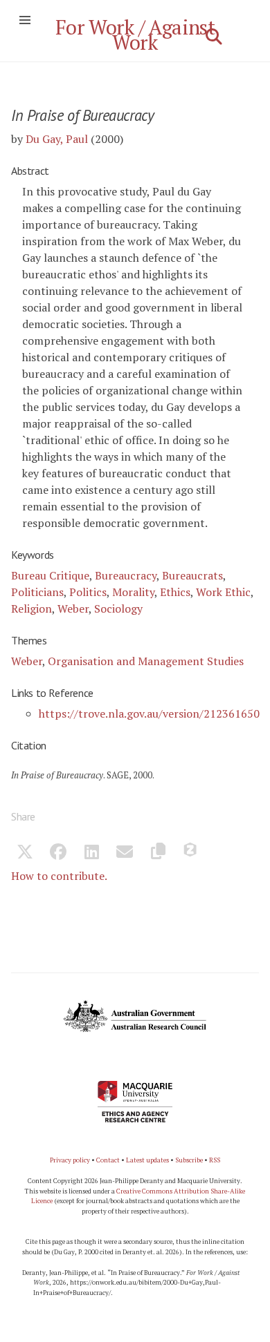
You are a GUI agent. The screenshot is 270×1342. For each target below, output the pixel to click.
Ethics (175, 592)
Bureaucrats (192, 575)
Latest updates (147, 1160)
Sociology (118, 608)
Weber (73, 608)
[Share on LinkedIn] (91, 853)
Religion (31, 608)
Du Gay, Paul (57, 138)
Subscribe (189, 1160)
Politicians (37, 592)
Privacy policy (70, 1160)
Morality (133, 592)
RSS (214, 1160)
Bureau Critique (50, 575)
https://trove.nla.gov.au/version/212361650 (149, 713)
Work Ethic (223, 592)
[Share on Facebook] (58, 853)
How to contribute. (59, 875)
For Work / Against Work (135, 34)
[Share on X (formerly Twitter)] (25, 853)
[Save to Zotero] (191, 853)
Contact (108, 1160)
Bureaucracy (125, 575)
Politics (88, 592)
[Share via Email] (124, 853)
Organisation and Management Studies (146, 661)
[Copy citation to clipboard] (158, 853)
